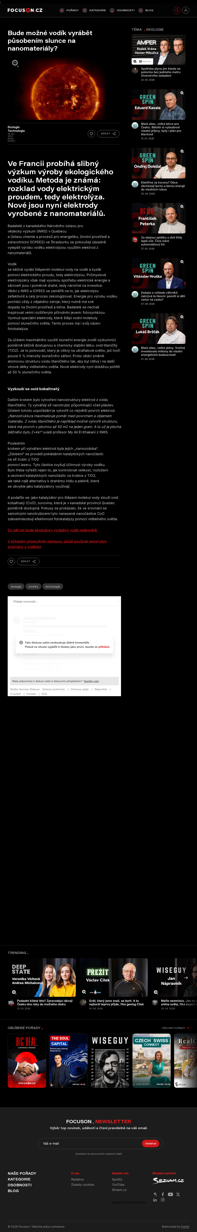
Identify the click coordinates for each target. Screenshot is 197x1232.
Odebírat (150, 1143)
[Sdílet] (108, 133)
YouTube (118, 1184)
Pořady (72, 10)
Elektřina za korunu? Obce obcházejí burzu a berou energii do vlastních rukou (163, 186)
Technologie (52, 586)
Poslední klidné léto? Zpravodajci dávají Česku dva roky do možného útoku (45, 1002)
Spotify (117, 1179)
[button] (186, 977)
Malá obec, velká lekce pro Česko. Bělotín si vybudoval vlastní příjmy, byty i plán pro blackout (161, 129)
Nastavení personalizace (128, 1202)
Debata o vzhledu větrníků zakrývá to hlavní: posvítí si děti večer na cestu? (163, 296)
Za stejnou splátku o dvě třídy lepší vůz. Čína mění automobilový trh (161, 241)
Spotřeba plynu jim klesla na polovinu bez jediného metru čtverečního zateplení (160, 72)
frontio (185, 1226)
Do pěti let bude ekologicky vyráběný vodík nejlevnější (52, 530)
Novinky (33, 586)
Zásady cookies (82, 1184)
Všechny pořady (173, 1028)
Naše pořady (22, 1173)
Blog (149, 10)
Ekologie (16, 586)
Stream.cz (119, 1190)
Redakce (77, 1179)
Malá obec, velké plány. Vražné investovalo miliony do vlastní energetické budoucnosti (163, 351)
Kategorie (97, 10)
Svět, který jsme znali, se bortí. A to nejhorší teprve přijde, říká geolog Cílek (116, 1002)
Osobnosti (125, 10)
